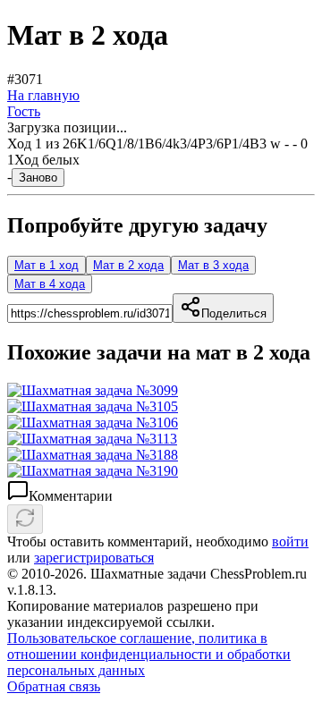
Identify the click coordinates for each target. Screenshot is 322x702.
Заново (38, 177)
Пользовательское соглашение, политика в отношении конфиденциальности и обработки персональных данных (149, 654)
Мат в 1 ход (46, 265)
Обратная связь (53, 686)
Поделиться (234, 313)
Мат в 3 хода (213, 265)
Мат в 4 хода (49, 284)
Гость (23, 111)
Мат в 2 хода (128, 265)
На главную (43, 95)
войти (290, 541)
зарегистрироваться (94, 557)
